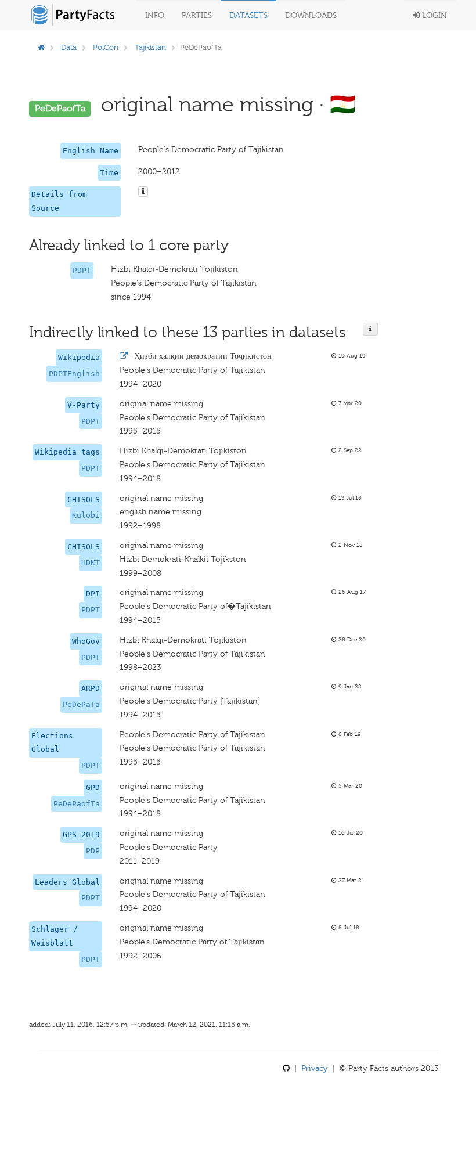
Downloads (311, 15)
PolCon (105, 47)
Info (154, 15)
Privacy (314, 1068)
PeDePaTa (81, 704)
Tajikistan (150, 47)
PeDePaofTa (76, 803)
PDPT (82, 270)
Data (69, 47)
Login (433, 15)
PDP (93, 850)
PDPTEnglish (74, 373)
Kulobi (86, 515)
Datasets (248, 15)
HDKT (90, 562)
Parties (197, 15)
